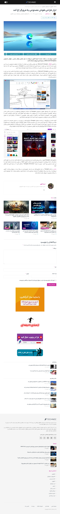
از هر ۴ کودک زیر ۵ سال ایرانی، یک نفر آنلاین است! (40, 371)
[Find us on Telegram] (48, 438)
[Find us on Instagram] (44, 438)
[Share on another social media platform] (5, 54)
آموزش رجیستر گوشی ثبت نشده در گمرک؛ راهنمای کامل (13, 231)
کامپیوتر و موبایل (51, 476)
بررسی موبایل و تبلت (45, 228)
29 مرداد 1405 (47, 400)
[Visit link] (30, 300)
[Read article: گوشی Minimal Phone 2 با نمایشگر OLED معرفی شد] (53, 367)
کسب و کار (52, 488)
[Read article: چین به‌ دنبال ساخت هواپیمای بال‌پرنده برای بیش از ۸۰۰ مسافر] (53, 400)
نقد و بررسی (52, 479)
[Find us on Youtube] (51, 438)
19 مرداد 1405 (47, 367)
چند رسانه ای (52, 496)
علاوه (55, 169)
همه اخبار (47, 506)
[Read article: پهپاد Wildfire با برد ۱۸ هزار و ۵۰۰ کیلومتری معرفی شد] (53, 383)
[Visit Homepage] (31, 2)
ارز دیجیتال (52, 483)
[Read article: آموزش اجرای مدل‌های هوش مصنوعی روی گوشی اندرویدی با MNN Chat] (53, 448)
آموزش (33, 212)
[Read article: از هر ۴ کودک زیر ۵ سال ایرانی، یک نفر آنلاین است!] (53, 372)
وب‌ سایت (54, 273)
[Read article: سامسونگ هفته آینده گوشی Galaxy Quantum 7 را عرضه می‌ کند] (53, 389)
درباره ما (33, 506)
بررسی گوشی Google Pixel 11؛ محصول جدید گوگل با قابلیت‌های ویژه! (48, 231)
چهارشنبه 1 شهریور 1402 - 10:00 (36, 13)
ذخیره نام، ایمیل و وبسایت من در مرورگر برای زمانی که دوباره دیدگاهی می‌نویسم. (37, 280)
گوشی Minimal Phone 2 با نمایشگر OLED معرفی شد (39, 365)
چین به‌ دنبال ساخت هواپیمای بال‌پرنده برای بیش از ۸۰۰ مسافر (37, 398)
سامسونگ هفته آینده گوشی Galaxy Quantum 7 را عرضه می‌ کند (37, 387)
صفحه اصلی (53, 506)
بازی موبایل (7, 212)
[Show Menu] (55, 2)
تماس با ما (27, 506)
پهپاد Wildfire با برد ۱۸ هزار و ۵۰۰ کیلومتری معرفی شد (39, 381)
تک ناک (55, 6)
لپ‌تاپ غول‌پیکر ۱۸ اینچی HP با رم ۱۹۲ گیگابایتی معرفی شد (38, 404)
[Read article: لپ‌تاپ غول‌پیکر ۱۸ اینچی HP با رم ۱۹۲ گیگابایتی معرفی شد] (53, 406)
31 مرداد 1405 (47, 383)
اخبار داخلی (7, 228)
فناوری (51, 6)
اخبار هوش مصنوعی (46, 6)
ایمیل (27, 273)
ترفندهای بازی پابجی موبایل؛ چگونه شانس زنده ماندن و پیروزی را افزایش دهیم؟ (33, 457)
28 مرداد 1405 (46, 406)
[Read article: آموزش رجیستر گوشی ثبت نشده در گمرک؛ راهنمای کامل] (12, 226)
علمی (54, 486)
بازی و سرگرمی (52, 493)
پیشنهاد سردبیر (17, 13)
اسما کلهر (47, 13)
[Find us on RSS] (41, 438)
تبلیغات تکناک (40, 506)
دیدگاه (54, 248)
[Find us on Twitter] (55, 438)
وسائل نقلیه (52, 491)
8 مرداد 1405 (47, 372)
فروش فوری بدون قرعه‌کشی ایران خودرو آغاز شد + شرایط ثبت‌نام (37, 393)
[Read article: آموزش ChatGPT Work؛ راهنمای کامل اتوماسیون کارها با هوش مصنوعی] (30, 226)
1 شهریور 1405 (53, 218)
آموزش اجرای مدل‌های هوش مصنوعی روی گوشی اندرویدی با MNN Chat (35, 446)
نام (55, 267)
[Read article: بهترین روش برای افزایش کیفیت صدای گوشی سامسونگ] (43, 207)
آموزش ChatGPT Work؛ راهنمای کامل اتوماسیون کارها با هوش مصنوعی (30, 231)
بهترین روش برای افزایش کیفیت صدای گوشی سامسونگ (38, 452)
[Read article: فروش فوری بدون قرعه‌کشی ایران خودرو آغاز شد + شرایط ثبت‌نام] (53, 394)
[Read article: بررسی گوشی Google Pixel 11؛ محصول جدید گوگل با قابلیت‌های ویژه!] (48, 226)
